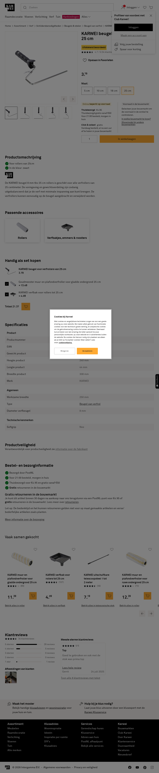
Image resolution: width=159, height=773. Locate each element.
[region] (81, 334)
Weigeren (65, 351)
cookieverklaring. (65, 342)
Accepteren (87, 351)
